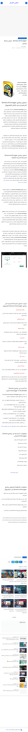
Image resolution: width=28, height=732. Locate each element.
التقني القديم (14, 3)
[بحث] (2, 3)
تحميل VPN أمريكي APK (14, 679)
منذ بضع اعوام (15, 642)
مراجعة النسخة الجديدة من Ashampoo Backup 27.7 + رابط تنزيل (21, 611)
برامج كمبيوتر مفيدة (22, 38)
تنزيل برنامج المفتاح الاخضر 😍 (13, 661)
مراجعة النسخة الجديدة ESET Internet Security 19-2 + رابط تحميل (21, 581)
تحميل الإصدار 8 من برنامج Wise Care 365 (11, 690)
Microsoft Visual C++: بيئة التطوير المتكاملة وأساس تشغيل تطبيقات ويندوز (10, 639)
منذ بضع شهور (15, 636)
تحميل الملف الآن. (14, 472)
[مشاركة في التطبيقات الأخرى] (9, 562)
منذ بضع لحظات (23, 578)
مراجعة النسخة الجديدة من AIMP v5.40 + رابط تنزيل (10, 650)
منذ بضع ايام (16, 648)
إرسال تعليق (22, 622)
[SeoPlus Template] (21, 730)
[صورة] (23, 638)
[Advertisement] (14, 21)
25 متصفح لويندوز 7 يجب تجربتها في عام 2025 (10, 655)
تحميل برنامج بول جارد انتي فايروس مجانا (10, 426)
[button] (20, 562)
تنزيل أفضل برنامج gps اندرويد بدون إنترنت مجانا (11, 685)
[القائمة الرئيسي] (26, 3)
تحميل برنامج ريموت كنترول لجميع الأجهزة (11, 667)
